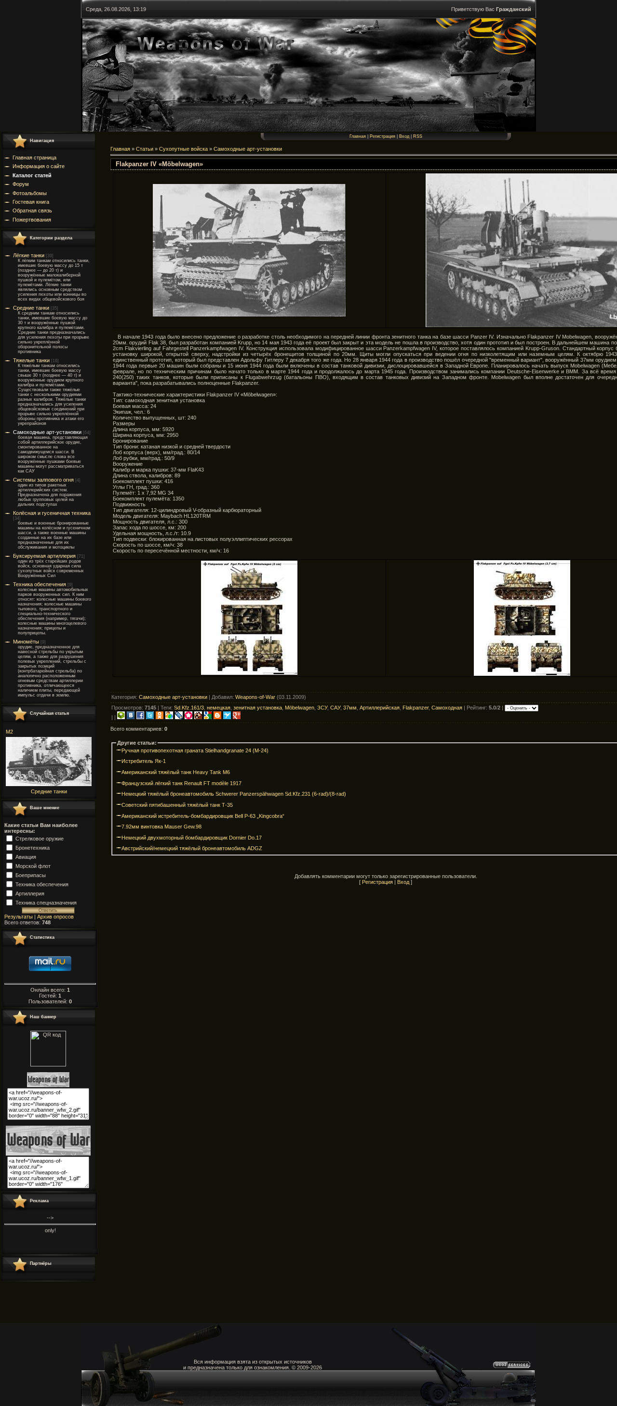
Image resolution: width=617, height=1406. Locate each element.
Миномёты (26, 641)
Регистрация (382, 136)
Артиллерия (29, 893)
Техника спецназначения (46, 902)
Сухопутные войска (183, 149)
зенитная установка (257, 707)
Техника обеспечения (39, 584)
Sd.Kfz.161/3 (189, 707)
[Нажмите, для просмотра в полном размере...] (249, 314)
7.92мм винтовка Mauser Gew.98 (161, 826)
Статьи (144, 149)
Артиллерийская (380, 707)
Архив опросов (55, 917)
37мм (350, 707)
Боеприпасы (30, 875)
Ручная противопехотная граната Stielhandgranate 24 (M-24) (194, 750)
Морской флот (33, 865)
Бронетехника (32, 847)
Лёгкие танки (28, 255)
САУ (335, 707)
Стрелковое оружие (39, 838)
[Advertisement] (385, 686)
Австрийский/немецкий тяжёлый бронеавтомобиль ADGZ (191, 848)
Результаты (18, 917)
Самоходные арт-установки (47, 432)
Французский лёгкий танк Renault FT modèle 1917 (181, 783)
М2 (9, 732)
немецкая (218, 707)
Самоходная (446, 707)
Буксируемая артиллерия (44, 556)
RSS (417, 136)
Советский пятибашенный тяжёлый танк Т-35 (177, 805)
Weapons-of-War (255, 697)
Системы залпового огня (43, 480)
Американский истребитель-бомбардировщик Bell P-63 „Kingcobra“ (202, 816)
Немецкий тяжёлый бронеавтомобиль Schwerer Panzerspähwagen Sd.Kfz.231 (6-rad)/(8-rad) (233, 794)
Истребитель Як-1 (143, 761)
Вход (404, 136)
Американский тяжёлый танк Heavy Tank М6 (175, 772)
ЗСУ (322, 707)
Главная (357, 136)
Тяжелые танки (31, 360)
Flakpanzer (415, 707)
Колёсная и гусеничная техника (52, 513)
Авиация (25, 856)
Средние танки (31, 308)
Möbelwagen (299, 707)
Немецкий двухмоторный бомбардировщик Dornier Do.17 (191, 838)
